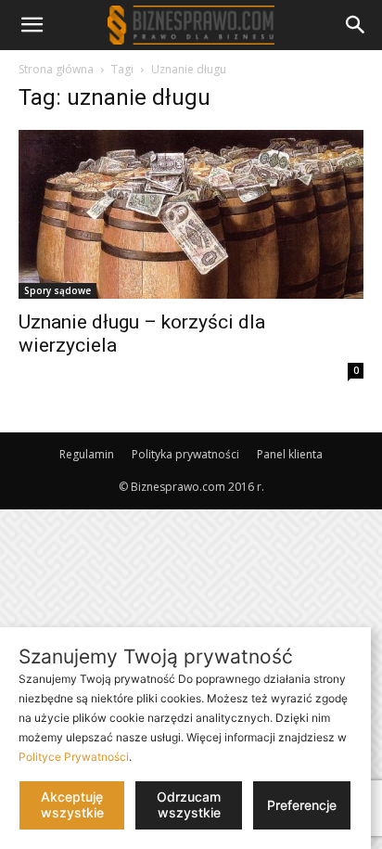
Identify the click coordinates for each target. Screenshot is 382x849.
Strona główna (56, 69)
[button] (31, 25)
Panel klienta (290, 454)
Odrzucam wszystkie (189, 804)
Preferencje (302, 805)
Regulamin (86, 454)
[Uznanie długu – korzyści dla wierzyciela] (191, 214)
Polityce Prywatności (74, 757)
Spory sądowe (57, 290)
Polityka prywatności (185, 454)
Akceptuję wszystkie (72, 804)
